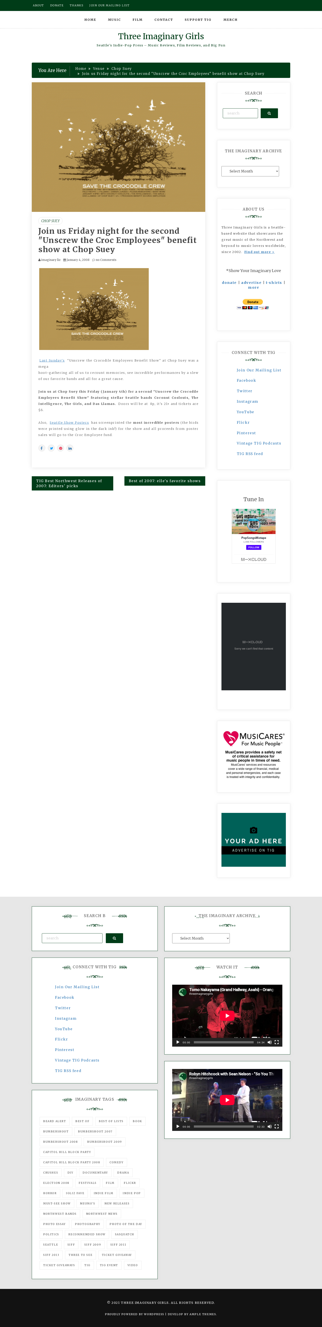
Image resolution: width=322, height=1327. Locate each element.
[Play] (178, 1042)
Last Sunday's (52, 360)
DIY (70, 1172)
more (253, 287)
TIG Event (109, 1265)
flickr (130, 1183)
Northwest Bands (60, 1213)
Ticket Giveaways (59, 1265)
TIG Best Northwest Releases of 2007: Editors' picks (69, 483)
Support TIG (198, 20)
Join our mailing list (109, 5)
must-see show (57, 1203)
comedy (117, 1162)
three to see (80, 1255)
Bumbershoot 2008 (60, 1141)
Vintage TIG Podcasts (259, 443)
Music (114, 20)
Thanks (76, 5)
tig (87, 1265)
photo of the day (126, 1224)
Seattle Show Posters (69, 423)
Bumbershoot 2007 (95, 1131)
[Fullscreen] (276, 1042)
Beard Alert (54, 1121)
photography (87, 1224)
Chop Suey (50, 221)
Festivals (87, 1183)
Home (90, 20)
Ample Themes (202, 1314)
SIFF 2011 (118, 1244)
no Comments (105, 260)
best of (82, 1121)
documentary (95, 1172)
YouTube (245, 412)
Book (137, 1121)
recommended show (87, 1234)
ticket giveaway (117, 1255)
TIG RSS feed (250, 454)
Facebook (246, 380)
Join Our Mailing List (259, 370)
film (110, 1183)
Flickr (243, 422)
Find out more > (259, 252)
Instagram (247, 401)
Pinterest (246, 433)
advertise (251, 282)
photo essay (54, 1224)
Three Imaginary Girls (161, 36)
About (38, 5)
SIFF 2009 (92, 1244)
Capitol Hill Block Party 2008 (71, 1162)
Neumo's (87, 1203)
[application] (227, 1016)
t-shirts (274, 282)
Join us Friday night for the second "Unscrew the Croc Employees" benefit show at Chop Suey (117, 240)
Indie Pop (132, 1193)
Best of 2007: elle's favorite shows (165, 481)
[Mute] (269, 1042)
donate (229, 282)
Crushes (50, 1172)
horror (50, 1193)
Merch (230, 20)
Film (138, 20)
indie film (103, 1193)
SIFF (71, 1244)
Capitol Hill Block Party (67, 1152)
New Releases (116, 1203)
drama (123, 1172)
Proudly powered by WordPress (135, 1314)
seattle (50, 1244)
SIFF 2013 (51, 1255)
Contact (163, 20)
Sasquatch (124, 1234)
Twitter (245, 391)
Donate (57, 5)
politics (51, 1234)
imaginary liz (50, 260)
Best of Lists (111, 1121)
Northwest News (102, 1213)
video (132, 1265)
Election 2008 (56, 1183)
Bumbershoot (56, 1131)
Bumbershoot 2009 (104, 1141)
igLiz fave (75, 1193)
